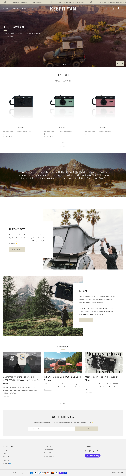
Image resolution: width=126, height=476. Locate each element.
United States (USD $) (10, 473)
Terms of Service (49, 453)
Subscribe (86, 429)
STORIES (34, 8)
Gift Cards (6, 457)
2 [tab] (65, 64)
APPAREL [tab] (67, 81)
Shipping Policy (49, 456)
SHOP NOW (86, 320)
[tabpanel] (63, 111)
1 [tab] (63, 64)
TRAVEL (25, 8)
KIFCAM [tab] (58, 81)
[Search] (122, 9)
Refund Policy (48, 449)
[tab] (62, 142)
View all (62, 146)
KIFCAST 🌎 (7, 463)
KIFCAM (16, 8)
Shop (4, 453)
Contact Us (47, 446)
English (22, 473)
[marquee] (63, 2)
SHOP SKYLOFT (17, 249)
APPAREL (6, 8)
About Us (6, 460)
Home (5, 450)
